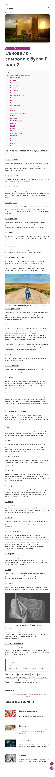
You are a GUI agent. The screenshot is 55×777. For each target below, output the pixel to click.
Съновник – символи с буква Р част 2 (19, 75)
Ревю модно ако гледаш (18, 113)
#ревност (27, 674)
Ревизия (13, 108)
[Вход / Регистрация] (48, 8)
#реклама (34, 674)
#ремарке (8, 677)
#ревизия (20, 674)
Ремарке (13, 128)
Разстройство (14, 88)
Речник (12, 143)
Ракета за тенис (15, 105)
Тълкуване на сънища (22, 49)
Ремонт (12, 131)
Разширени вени (15, 98)
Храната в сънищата (28, 711)
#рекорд (41, 674)
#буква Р (8, 674)
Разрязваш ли (14, 80)
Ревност (13, 110)
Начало (7, 12)
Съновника (13, 12)
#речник (15, 680)
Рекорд (12, 125)
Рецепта (13, 141)
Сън (10, 668)
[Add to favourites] (52, 764)
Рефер (12, 138)
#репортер (30, 677)
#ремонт (15, 677)
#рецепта (8, 680)
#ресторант (37, 677)
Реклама (13, 123)
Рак (11, 100)
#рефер (44, 677)
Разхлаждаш (14, 93)
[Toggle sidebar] (7, 4)
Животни (23, 726)
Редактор (13, 115)
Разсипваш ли (15, 83)
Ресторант (13, 136)
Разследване (14, 85)
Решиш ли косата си (17, 146)
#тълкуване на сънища (33, 682)
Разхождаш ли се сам (17, 95)
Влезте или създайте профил (30, 694)
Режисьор (13, 118)
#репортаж (22, 677)
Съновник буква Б (27, 741)
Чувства (22, 755)
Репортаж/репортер (16, 133)
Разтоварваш (14, 90)
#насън (14, 674)
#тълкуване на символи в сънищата (16, 682)
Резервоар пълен (16, 120)
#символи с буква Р (24, 680)
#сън (32, 680)
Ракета (12, 103)
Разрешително (15, 78)
